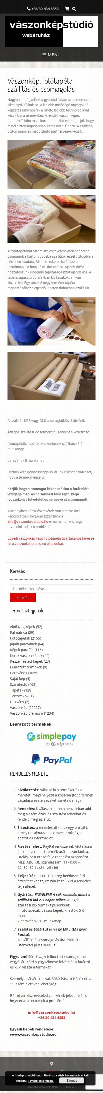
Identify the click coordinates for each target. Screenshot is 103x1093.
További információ (41, 1080)
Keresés (22, 597)
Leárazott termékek (26, 667)
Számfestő (18, 684)
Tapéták (16, 690)
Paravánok (18, 672)
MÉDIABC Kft (28, 862)
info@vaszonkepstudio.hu (28, 522)
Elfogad (71, 1080)
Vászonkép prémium (26, 713)
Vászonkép (19, 707)
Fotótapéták (20, 638)
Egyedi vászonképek (43, 1086)
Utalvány (17, 701)
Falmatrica (18, 632)
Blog (70, 1086)
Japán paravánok (23, 644)
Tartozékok (19, 696)
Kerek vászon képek (26, 655)
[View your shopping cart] (66, 9)
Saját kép (17, 678)
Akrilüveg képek (22, 626)
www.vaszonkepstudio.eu (33, 1034)
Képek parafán (22, 649)
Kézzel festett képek (26, 661)
